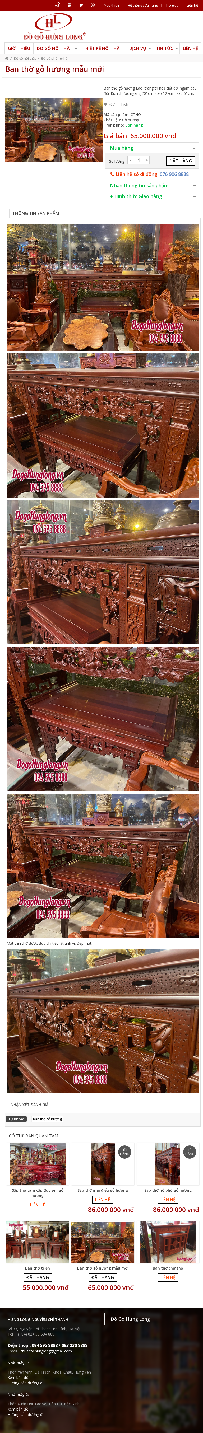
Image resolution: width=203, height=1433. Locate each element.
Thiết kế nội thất (102, 48)
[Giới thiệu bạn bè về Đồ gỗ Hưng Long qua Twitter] (81, 5)
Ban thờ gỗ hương (47, 1119)
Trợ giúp (172, 5)
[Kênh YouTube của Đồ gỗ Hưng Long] (69, 5)
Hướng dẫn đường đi (25, 1382)
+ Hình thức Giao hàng (136, 196)
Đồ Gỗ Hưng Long (130, 1319)
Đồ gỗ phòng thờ (54, 58)
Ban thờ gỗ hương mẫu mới (102, 1268)
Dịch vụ (138, 48)
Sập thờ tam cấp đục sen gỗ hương (37, 1193)
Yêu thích (111, 5)
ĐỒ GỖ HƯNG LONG (54, 26)
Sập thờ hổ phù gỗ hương (168, 1190)
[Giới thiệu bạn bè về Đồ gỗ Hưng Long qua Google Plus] (93, 5)
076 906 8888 (174, 174)
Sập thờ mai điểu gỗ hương (102, 1190)
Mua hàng (121, 148)
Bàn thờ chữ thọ (168, 1268)
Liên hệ (192, 5)
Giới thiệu (19, 48)
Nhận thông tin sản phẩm (139, 185)
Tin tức (165, 48)
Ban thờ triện (37, 1268)
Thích (123, 104)
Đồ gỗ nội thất (55, 48)
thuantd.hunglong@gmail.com (46, 1351)
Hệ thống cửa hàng (143, 5)
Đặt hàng (37, 1277)
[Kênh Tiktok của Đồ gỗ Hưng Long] (57, 5)
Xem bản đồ (18, 1377)
